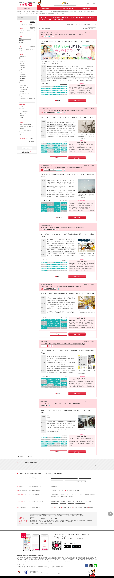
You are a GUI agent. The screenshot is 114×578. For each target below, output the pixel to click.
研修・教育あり (23, 67)
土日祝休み (22, 74)
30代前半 (75, 507)
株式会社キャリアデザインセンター (29, 567)
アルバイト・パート (24, 113)
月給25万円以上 (88, 501)
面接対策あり (23, 128)
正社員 (21, 106)
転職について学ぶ (87, 8)
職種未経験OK (23, 56)
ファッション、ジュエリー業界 (57, 490)
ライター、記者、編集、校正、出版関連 (78, 481)
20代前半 (64, 507)
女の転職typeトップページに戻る (25, 456)
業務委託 (22, 115)
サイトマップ (33, 566)
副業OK (21, 96)
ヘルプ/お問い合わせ (59, 566)
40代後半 (91, 507)
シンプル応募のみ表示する (25, 130)
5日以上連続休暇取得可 (80, 503)
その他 (21, 117)
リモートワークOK (24, 72)
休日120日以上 (23, 85)
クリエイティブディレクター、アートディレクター (75, 480)
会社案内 (48, 567)
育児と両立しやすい (24, 87)
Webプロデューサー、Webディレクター (59, 481)
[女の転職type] (19, 567)
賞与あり (81, 501)
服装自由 (22, 80)
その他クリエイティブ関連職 (85, 478)
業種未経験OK (23, 59)
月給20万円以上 (63, 503)
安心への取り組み (27, 566)
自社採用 (55, 567)
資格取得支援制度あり (24, 93)
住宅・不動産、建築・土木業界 (72, 490)
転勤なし (22, 69)
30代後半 (80, 507)
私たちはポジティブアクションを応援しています (55, 573)
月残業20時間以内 (23, 76)
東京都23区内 (54, 486)
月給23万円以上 (54, 503)
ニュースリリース (52, 566)
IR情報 (52, 567)
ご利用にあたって (20, 566)
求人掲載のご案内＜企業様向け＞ (42, 566)
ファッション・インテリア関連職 (55, 515)
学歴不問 (22, 63)
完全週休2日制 (71, 503)
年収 (21, 50)
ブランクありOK (23, 89)
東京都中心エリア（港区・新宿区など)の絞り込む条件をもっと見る (82, 24)
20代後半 (69, 507)
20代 (52, 507)
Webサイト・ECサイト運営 (57, 480)
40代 (60, 507)
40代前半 (86, 507)
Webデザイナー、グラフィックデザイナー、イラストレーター (64, 478)
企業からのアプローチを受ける (67, 8)
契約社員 (22, 108)
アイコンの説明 (63, 84)
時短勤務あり (23, 91)
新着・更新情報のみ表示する (26, 124)
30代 (56, 507)
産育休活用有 (23, 78)
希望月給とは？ (32, 46)
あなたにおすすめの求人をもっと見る (89, 465)
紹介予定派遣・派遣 (24, 111)
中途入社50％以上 (70, 501)
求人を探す (27, 8)
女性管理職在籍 (23, 83)
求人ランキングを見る (47, 8)
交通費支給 (63, 501)
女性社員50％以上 (55, 501)
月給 (21, 48)
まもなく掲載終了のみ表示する (26, 126)
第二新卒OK (22, 61)
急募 (77, 501)
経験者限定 (22, 65)
